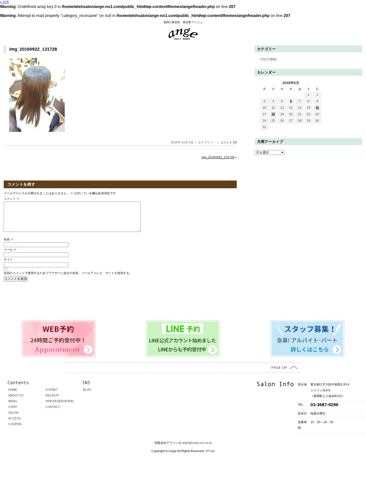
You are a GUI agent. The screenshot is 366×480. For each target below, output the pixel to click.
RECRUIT (52, 395)
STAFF (12, 407)
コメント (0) (228, 142)
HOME (12, 389)
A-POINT (52, 389)
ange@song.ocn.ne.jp (197, 443)
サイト (8, 259)
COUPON (14, 424)
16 (317, 107)
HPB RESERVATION (59, 401)
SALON (13, 412)
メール (10, 249)
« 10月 (4, 2)
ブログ (264, 59)
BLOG (87, 389)
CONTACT (53, 407)
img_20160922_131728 (33, 49)
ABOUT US (15, 395)
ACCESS (14, 418)
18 (273, 114)
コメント (11, 198)
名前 (8, 239)
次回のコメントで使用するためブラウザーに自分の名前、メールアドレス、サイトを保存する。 (68, 273)
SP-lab (210, 451)
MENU (12, 401)
